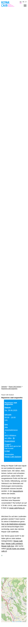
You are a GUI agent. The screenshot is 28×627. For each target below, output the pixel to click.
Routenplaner (10, 441)
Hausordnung (18, 491)
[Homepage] (7, 7)
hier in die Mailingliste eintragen (13, 524)
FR (23, 2)
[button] (12, 598)
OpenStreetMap (19, 621)
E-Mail (7, 451)
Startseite (4, 386)
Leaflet (13, 621)
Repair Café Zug (7, 546)
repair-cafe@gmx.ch (17, 508)
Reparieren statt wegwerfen (9, 388)
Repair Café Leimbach (14, 543)
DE (21, 2)
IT (26, 2)
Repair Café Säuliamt (15, 386)
